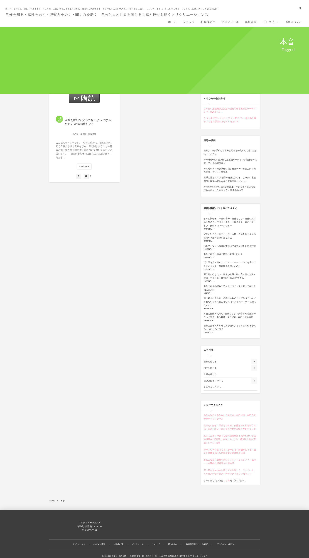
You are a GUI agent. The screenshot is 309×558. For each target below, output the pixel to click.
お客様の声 (208, 22)
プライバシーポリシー (226, 544)
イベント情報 (99, 544)
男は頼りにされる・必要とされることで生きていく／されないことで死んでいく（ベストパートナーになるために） (230, 302)
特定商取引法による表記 (197, 544)
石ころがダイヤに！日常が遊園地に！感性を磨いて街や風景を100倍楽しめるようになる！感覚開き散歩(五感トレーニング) (230, 439)
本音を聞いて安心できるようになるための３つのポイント (88, 122)
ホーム (172, 22)
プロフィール (230, 22)
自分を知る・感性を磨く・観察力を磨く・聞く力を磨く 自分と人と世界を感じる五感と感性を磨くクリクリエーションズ (107, 14)
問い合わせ (293, 22)
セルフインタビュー (213, 387)
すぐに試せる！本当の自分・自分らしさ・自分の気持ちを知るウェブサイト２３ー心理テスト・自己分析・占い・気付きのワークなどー (230, 222)
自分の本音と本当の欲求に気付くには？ (223, 254)
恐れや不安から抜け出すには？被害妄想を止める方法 (230, 245)
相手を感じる (210, 367)
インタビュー (271, 22)
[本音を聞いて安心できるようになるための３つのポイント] (84, 98)
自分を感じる (210, 361)
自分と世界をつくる (213, 380)
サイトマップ (79, 544)
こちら (226, 480)
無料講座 (251, 22)
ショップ (189, 22)
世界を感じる (210, 374)
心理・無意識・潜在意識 (85, 134)
